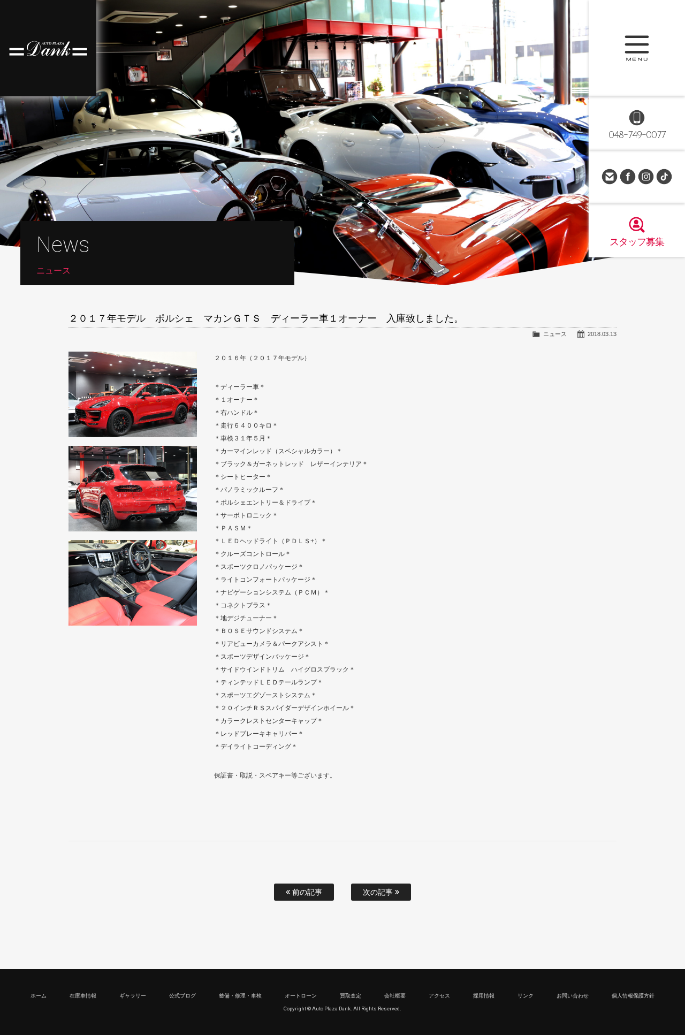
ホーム (39, 996)
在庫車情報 (83, 996)
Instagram (646, 177)
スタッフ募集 (637, 242)
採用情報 (483, 996)
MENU (637, 48)
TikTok (664, 177)
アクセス (439, 996)
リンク (525, 996)
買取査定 (350, 996)
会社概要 (395, 996)
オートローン (301, 996)
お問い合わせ (609, 177)
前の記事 (306, 892)
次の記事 (379, 892)
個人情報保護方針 (633, 996)
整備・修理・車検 (240, 996)
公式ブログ (182, 996)
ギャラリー (132, 996)
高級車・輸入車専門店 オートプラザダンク (48, 48)
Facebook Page (628, 177)
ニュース (555, 334)
